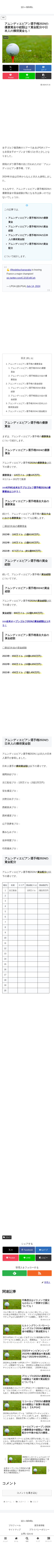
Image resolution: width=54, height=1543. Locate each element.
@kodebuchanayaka (20, 270)
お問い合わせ (27, 1534)
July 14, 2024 (33, 286)
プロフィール (15, 1525)
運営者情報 (39, 1525)
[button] (43, 76)
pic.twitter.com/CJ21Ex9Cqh (21, 278)
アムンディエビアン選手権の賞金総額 (25, 383)
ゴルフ (8, 1237)
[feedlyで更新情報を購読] (14, 1273)
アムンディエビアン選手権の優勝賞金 (25, 364)
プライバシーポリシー (39, 1529)
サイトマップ (15, 1529)
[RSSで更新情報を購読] (39, 1273)
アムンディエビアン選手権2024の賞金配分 (27, 411)
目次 (23, 358)
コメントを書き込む (27, 1493)
